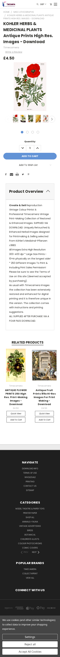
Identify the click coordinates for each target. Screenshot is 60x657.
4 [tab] (38, 132)
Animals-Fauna (30, 521)
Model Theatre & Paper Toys (30, 508)
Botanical (30, 534)
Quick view (15, 413)
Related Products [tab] (28, 342)
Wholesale (30, 477)
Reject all (30, 644)
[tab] (30, 191)
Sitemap (30, 490)
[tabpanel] (15, 119)
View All (30, 577)
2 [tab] (27, 132)
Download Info (30, 468)
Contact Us (30, 485)
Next (51, 119)
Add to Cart (16, 419)
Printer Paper (30, 513)
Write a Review (13, 52)
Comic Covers (30, 547)
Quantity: (30, 141)
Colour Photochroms (30, 543)
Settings (30, 637)
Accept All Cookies (30, 651)
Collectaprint (30, 573)
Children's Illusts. (30, 539)
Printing (30, 481)
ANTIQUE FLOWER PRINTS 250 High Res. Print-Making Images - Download (15, 397)
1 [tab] (22, 132)
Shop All (30, 517)
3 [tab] (32, 132)
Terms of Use (30, 472)
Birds (30, 530)
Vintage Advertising (30, 526)
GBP (42, 4)
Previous (8, 119)
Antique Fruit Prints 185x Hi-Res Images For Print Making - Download (44, 397)
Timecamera (30, 569)
